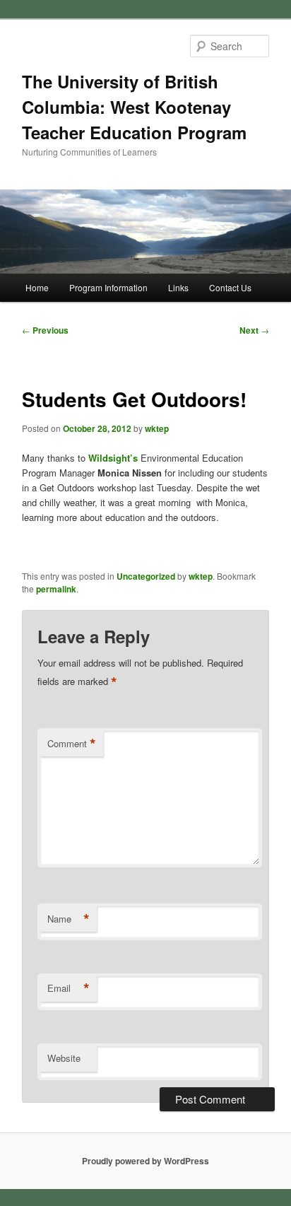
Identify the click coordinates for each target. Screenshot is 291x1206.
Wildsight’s (113, 457)
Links (178, 287)
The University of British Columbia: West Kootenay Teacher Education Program (134, 106)
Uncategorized (146, 576)
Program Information (108, 287)
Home (37, 287)
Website (64, 1058)
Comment (71, 743)
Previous (45, 330)
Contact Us (230, 287)
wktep (157, 428)
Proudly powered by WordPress (145, 1160)
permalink (56, 588)
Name (68, 919)
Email (68, 988)
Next (254, 330)
